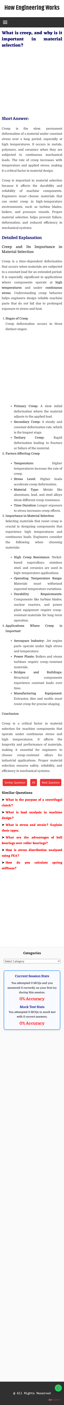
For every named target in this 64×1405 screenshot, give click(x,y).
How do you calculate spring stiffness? (32, 865)
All (33, 782)
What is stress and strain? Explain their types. (32, 827)
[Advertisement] (32, 81)
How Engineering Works (32, 8)
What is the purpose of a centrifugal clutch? (32, 802)
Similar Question (14, 782)
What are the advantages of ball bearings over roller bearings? (32, 840)
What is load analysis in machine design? (32, 815)
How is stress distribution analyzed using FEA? (32, 853)
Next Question (51, 782)
